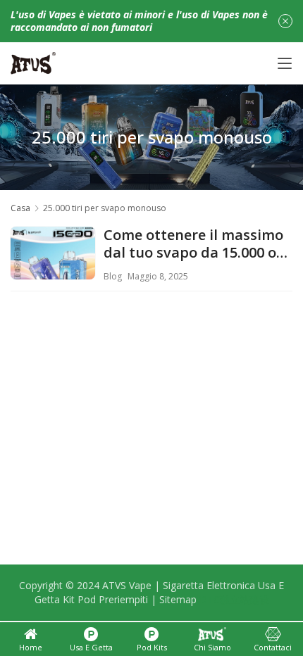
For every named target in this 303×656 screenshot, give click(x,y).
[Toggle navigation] (284, 63)
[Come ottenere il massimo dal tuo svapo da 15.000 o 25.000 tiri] (53, 269)
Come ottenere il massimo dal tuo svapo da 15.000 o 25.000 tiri (193, 244)
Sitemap (178, 599)
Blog (113, 276)
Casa (20, 208)
